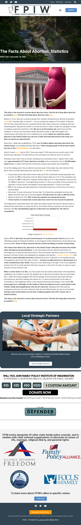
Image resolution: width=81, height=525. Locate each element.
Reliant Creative (68, 516)
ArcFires (51, 516)
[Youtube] (16, 2)
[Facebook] (6, 2)
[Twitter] (11, 2)
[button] (75, 2)
